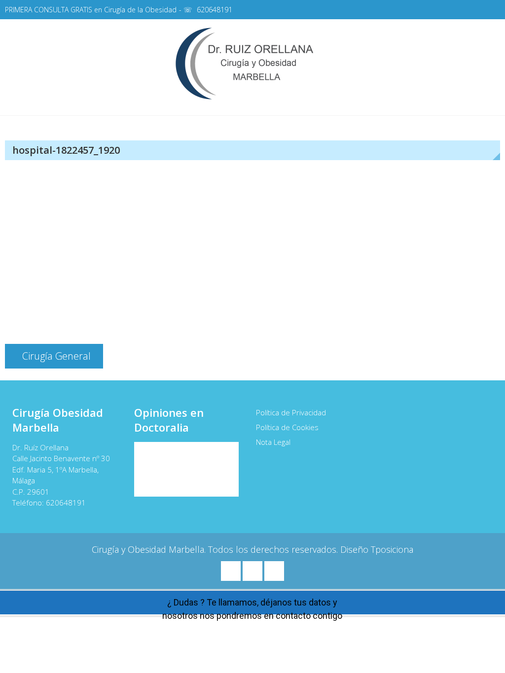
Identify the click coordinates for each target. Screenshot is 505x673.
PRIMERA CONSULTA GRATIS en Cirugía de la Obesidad (91, 9)
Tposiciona (392, 549)
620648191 (214, 9)
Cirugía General (56, 356)
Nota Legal (273, 442)
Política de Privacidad (291, 412)
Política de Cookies (287, 427)
